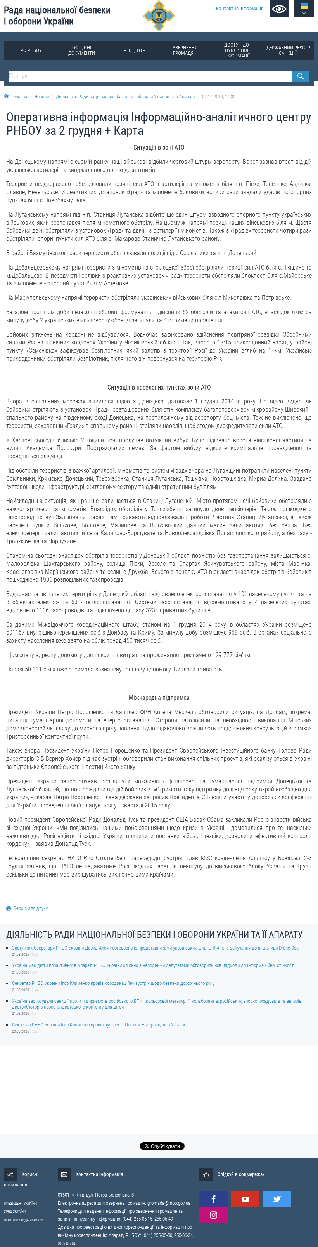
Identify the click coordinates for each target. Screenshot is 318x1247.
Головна (19, 96)
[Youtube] (245, 1199)
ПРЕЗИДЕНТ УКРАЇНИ (20, 1203)
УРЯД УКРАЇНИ (15, 1211)
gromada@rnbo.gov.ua (168, 1203)
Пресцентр (133, 50)
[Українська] (304, 6)
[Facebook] (213, 1199)
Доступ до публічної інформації (236, 50)
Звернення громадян (185, 50)
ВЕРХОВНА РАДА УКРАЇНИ (23, 1220)
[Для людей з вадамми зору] (279, 8)
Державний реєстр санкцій (288, 50)
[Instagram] (213, 1215)
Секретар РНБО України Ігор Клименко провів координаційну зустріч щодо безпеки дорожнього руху (113, 983)
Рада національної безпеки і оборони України (57, 16)
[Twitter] (277, 1199)
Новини (41, 96)
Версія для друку (31, 908)
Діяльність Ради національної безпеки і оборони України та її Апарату (125, 96)
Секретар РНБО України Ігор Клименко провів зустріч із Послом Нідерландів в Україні (98, 1025)
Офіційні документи (81, 50)
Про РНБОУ (29, 50)
